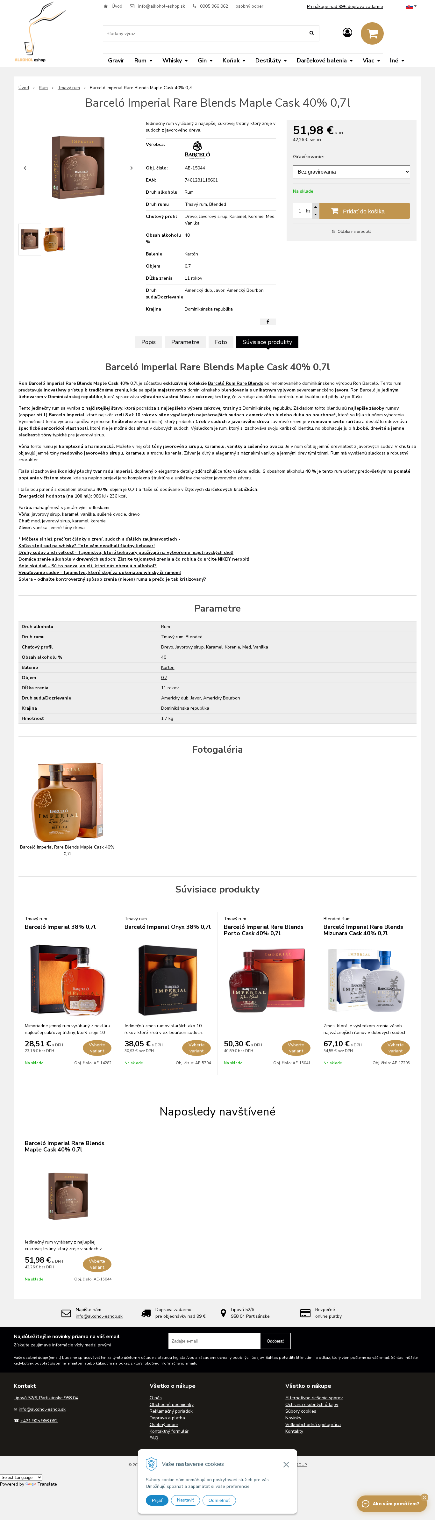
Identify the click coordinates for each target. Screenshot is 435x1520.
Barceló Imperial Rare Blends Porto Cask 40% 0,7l (263, 930)
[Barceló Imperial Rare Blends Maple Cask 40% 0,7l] (78, 168)
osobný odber (249, 6)
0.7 (164, 678)
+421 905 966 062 (39, 1421)
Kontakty (294, 1431)
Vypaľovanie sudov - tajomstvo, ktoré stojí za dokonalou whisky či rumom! (99, 573)
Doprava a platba (167, 1418)
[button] (424, 1497)
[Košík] (372, 33)
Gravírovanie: (308, 156)
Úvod (117, 6)
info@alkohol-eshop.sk (161, 6)
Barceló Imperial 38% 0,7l (60, 927)
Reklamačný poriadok (171, 1411)
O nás (156, 1398)
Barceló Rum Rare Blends (235, 383)
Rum (43, 88)
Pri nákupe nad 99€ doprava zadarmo (345, 7)
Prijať (157, 1500)
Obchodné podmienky (172, 1405)
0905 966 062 (214, 6)
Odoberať (275, 1341)
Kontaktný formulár (169, 1431)
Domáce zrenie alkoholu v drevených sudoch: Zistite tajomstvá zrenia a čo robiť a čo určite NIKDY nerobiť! (133, 559)
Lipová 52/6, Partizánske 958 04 (46, 1398)
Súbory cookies (300, 1411)
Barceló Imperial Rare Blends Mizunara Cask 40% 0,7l (363, 930)
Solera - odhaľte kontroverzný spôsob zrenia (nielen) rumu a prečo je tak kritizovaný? (112, 579)
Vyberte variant (97, 1048)
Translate (47, 1484)
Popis (148, 342)
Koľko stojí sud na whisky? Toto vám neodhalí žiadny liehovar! (86, 546)
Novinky (293, 1418)
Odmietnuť (219, 1500)
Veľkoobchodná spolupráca (313, 1425)
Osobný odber (164, 1425)
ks (308, 211)
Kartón (168, 667)
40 (163, 657)
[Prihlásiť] (347, 32)
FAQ (154, 1438)
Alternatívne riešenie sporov (314, 1398)
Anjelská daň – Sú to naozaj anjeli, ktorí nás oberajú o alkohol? (87, 566)
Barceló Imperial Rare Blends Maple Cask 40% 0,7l (64, 1146)
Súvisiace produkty (267, 342)
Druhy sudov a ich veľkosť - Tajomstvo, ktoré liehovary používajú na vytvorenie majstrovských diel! (125, 552)
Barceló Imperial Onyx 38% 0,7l (168, 927)
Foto (221, 342)
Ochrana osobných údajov (311, 1405)
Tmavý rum (69, 88)
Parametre (185, 342)
